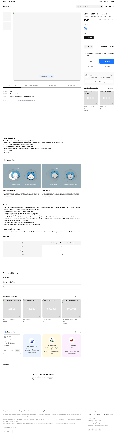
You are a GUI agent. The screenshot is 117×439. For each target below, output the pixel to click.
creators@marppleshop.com (101, 425)
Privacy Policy (44, 411)
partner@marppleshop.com (98, 423)
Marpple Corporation (8, 411)
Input (17, 350)
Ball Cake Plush (27, 319)
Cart (91, 61)
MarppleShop (6, 1)
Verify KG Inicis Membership (68, 423)
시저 (11, 91)
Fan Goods (17, 94)
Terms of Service (33, 411)
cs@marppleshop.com (108, 422)
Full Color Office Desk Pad (10, 319)
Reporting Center (108, 414)
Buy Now (107, 61)
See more (78, 297)
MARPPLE (13, 1)
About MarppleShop (21, 411)
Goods (12, 94)
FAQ (90, 414)
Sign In (100, 1)
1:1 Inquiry (97, 414)
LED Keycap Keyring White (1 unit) (71, 320)
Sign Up (106, 1)
